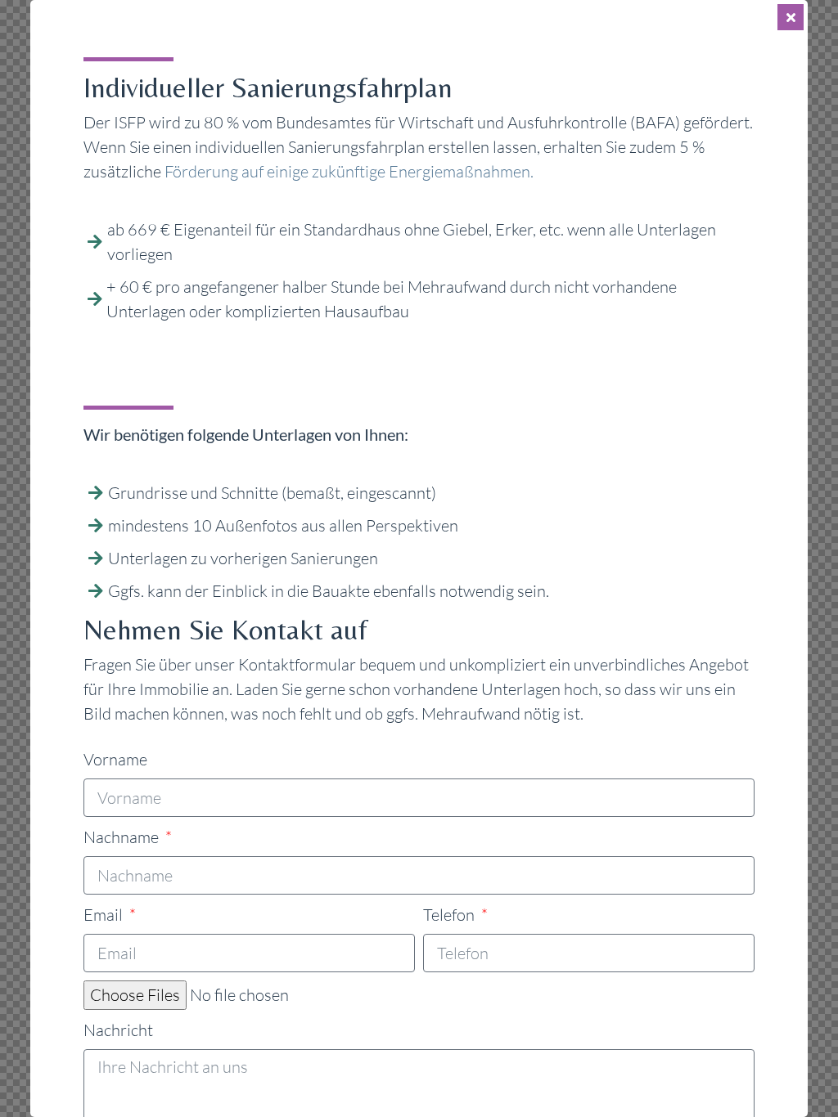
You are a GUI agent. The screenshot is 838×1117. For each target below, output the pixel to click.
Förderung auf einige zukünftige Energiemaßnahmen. (349, 171)
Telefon (450, 914)
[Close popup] (790, 17)
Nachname (122, 837)
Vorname (115, 759)
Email (104, 914)
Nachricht (118, 1030)
